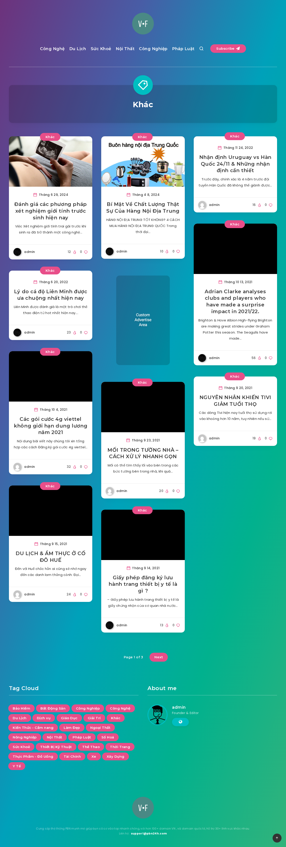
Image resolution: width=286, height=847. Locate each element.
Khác (50, 137)
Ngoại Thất (100, 727)
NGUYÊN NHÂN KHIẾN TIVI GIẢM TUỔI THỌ (235, 400)
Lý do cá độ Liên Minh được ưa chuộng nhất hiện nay (50, 295)
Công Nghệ (52, 48)
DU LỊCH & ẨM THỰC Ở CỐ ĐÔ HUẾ (51, 556)
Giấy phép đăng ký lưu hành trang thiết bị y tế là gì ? (143, 584)
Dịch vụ (44, 718)
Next (158, 657)
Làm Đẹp (72, 727)
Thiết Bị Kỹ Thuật (56, 747)
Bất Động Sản (52, 708)
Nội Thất (125, 48)
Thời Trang (120, 747)
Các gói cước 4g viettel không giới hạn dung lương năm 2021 (50, 425)
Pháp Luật (183, 48)
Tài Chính (72, 756)
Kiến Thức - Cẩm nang (33, 727)
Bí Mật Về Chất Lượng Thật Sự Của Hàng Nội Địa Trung (142, 207)
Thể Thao (91, 747)
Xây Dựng (115, 756)
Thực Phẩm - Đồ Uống (33, 756)
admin (179, 707)
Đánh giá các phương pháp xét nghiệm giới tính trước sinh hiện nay (50, 210)
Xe (93, 756)
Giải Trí (94, 718)
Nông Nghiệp (25, 737)
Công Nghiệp (153, 48)
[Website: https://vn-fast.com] (180, 721)
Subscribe (226, 48)
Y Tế (17, 766)
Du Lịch (77, 48)
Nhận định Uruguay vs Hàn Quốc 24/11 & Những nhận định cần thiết (235, 163)
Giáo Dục (69, 718)
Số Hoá (107, 737)
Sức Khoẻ (101, 48)
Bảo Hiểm (21, 708)
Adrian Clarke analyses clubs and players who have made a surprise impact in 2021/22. (235, 301)
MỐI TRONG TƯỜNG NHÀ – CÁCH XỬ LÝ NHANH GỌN (143, 453)
